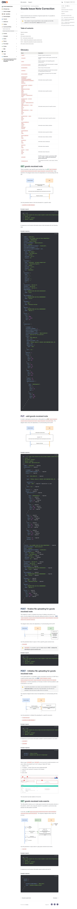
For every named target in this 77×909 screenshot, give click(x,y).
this (56, 155)
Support (30, 2)
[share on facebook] (67, 5)
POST (56, 616)
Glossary (22, 34)
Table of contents (24, 32)
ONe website (23, 2)
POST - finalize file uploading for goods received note (31, 39)
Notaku (27, 904)
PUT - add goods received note (27, 38)
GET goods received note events (27, 43)
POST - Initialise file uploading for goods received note (31, 41)
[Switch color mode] (62, 2)
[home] (10, 2)
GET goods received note (26, 36)
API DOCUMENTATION (25, 6)
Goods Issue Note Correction (67, 9)
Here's (38, 22)
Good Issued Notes (35, 6)
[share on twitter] (65, 5)
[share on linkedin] (68, 5)
